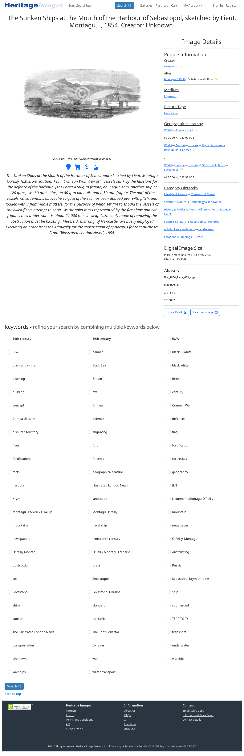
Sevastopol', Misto (213, 165)
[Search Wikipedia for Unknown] (182, 66)
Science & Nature (175, 202)
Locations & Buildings (178, 237)
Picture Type (175, 106)
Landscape (171, 113)
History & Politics (174, 209)
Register (232, 5)
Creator (169, 60)
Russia (188, 130)
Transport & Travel (202, 194)
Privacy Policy (74, 728)
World (168, 130)
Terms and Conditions (79, 719)
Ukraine (193, 145)
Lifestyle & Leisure (175, 194)
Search (122, 5)
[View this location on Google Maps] (196, 130)
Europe (180, 145)
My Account (191, 5)
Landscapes (206, 229)
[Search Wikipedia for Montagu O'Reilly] (217, 79)
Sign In (218, 5)
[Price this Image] (87, 166)
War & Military (198, 209)
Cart (174, 5)
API (68, 724)
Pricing (70, 715)
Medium (171, 89)
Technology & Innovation (205, 202)
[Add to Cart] (78, 166)
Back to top (13, 694)
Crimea (186, 150)
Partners (162, 5)
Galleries (146, 5)
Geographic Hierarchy (183, 123)
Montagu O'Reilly (175, 79)
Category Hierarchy (181, 187)
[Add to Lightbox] (68, 166)
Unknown (170, 66)
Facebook (130, 724)
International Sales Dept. (198, 715)
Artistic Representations (179, 229)
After (167, 73)
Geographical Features (204, 221)
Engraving (170, 96)
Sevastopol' (171, 169)
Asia (178, 130)
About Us (130, 710)
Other (199, 237)
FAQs (127, 715)
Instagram (130, 728)
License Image (203, 312)
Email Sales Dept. (193, 710)
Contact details (192, 719)
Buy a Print (174, 312)
